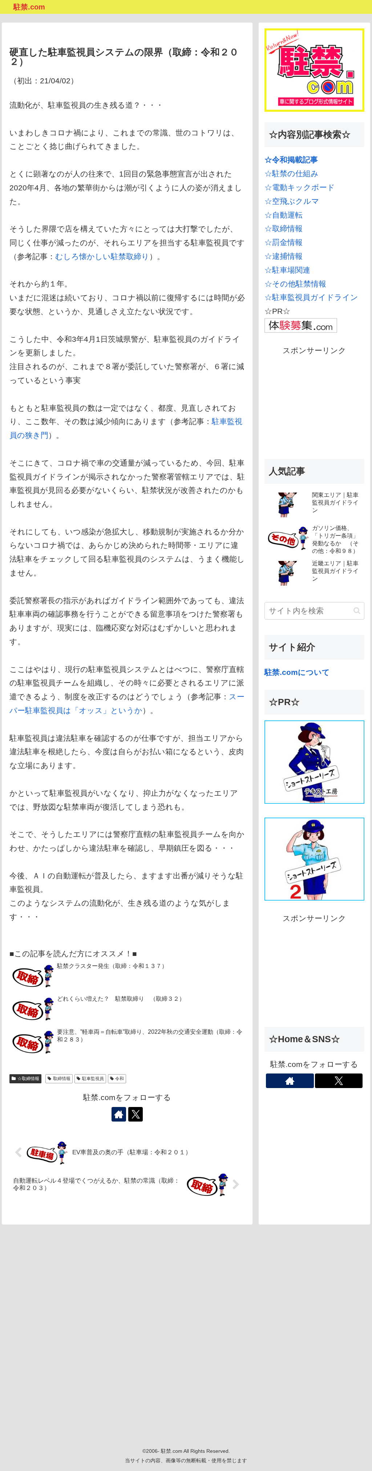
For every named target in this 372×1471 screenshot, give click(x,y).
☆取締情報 (28, 1078)
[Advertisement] (314, 402)
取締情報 (61, 1078)
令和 (119, 1078)
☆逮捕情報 (283, 256)
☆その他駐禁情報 (295, 284)
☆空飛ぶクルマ (291, 201)
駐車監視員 (93, 1078)
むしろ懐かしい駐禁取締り (102, 256)
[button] (357, 610)
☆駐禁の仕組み (291, 173)
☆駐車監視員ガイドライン (311, 297)
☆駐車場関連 (287, 270)
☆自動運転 (283, 215)
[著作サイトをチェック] (119, 1114)
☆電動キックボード (299, 187)
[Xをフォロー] (135, 1114)
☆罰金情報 (283, 242)
